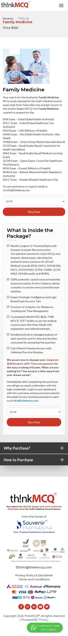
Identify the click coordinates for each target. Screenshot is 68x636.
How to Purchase (36, 460)
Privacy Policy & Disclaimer (34, 575)
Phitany (43, 619)
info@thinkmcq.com (36, 567)
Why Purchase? (36, 448)
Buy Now (34, 211)
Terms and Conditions (34, 579)
